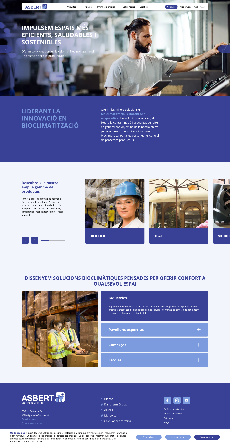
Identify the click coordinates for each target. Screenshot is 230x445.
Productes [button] (71, 7)
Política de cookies (33, 441)
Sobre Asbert (129, 7)
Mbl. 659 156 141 (33, 423)
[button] (6, 49)
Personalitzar (149, 437)
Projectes (88, 7)
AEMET (108, 410)
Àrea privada (185, 7)
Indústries (118, 297)
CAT (196, 7)
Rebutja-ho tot (177, 437)
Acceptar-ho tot (207, 437)
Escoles (115, 360)
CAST (202, 7)
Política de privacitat (174, 409)
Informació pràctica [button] (106, 7)
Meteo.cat (111, 415)
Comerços (117, 344)
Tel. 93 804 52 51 (33, 419)
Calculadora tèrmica (117, 421)
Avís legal (168, 418)
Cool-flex (144, 7)
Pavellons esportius (126, 329)
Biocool (109, 399)
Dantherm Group (115, 404)
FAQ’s (166, 422)
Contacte (171, 7)
